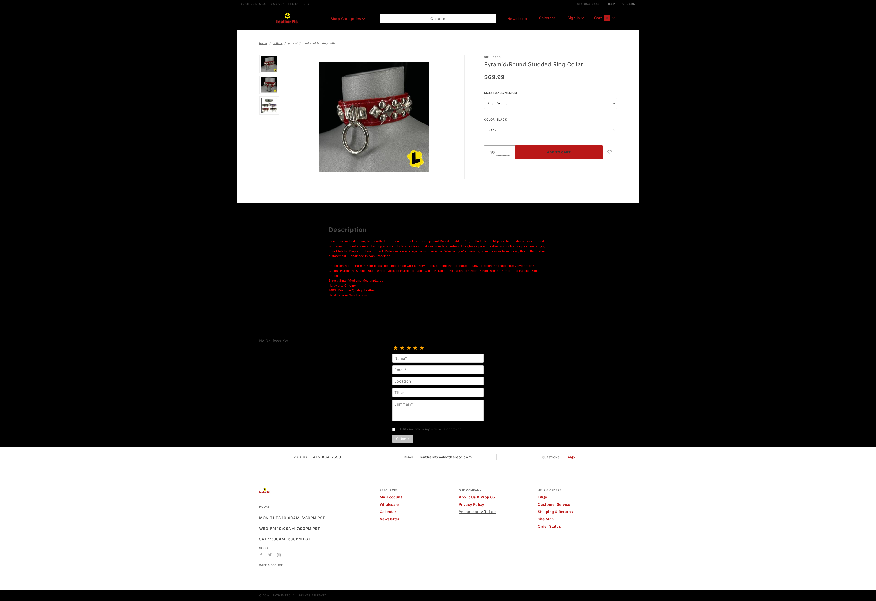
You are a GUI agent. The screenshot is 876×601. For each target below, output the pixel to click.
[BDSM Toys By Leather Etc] (287, 18)
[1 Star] (395, 348)
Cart (601, 17)
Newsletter (517, 18)
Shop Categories (346, 18)
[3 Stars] (409, 348)
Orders (628, 3)
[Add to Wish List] (610, 152)
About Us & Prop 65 (477, 497)
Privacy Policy (471, 504)
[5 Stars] (422, 348)
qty (492, 152)
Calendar (547, 17)
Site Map (546, 519)
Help (611, 3)
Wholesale (389, 504)
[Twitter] (270, 555)
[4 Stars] (415, 348)
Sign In (574, 17)
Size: (500, 93)
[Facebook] (261, 555)
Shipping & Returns (555, 511)
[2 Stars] (402, 348)
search (439, 19)
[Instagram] (279, 555)
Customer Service (554, 504)
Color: (495, 119)
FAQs (570, 457)
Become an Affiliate (477, 511)
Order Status (549, 526)
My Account (391, 497)
